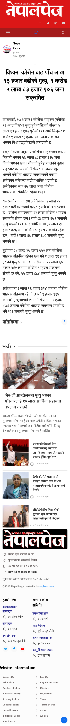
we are (44, 716)
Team (43, 699)
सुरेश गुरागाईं (44, 655)
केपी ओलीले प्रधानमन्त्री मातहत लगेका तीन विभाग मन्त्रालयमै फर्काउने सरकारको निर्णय (49, 483)
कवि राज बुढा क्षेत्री (16, 641)
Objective (46, 693)
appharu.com (46, 586)
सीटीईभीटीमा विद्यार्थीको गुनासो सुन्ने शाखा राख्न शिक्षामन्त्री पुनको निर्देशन (46, 514)
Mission (44, 688)
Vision (43, 710)
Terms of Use (47, 705)
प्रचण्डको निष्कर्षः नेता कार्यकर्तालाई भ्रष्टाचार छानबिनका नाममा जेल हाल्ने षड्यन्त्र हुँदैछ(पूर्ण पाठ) (48, 451)
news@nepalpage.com (22, 572)
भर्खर (7, 346)
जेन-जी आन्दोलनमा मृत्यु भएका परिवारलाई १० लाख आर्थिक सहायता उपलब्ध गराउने (33, 401)
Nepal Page (17, 46)
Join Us (44, 677)
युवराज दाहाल (44, 643)
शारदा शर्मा (43, 619)
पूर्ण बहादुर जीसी (46, 631)
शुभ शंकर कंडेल (15, 617)
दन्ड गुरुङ (12, 629)
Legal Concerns (49, 682)
